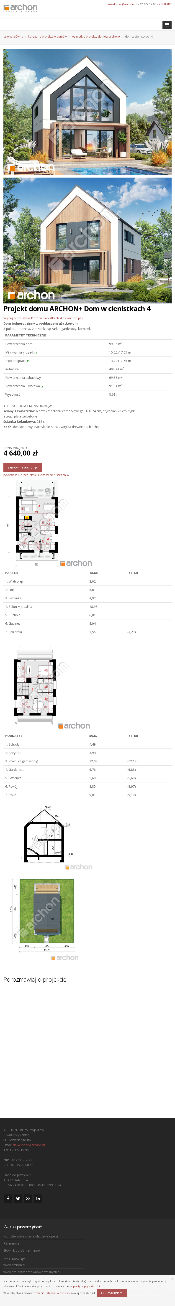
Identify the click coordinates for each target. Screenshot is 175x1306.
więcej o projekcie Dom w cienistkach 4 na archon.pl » (43, 318)
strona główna (13, 36)
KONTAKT (165, 4)
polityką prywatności (86, 1286)
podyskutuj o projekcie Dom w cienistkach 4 (36, 475)
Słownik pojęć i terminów (22, 1250)
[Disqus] (87, 1046)
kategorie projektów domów (47, 36)
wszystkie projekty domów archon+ (96, 36)
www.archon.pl (14, 1265)
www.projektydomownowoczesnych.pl (31, 1272)
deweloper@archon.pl (121, 4)
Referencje (11, 1243)
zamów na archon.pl (23, 467)
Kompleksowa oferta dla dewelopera (30, 1236)
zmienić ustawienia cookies (52, 1293)
